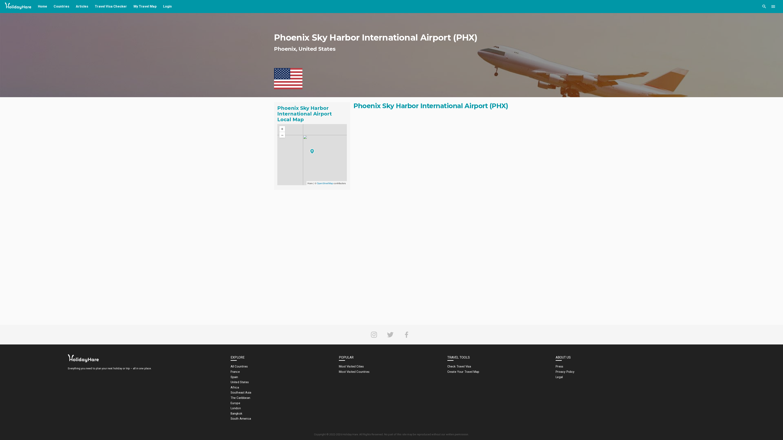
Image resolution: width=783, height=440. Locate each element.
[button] (764, 6)
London (236, 408)
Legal (559, 377)
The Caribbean (240, 398)
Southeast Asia (241, 392)
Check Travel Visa (459, 366)
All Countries (239, 366)
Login (167, 6)
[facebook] (406, 334)
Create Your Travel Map (463, 372)
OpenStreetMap (325, 183)
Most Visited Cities (351, 366)
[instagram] (373, 334)
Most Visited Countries (354, 372)
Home (42, 6)
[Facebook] (406, 335)
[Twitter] (390, 335)
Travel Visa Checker (111, 6)
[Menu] (773, 6)
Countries (61, 6)
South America (241, 418)
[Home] (18, 6)
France (235, 372)
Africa (235, 387)
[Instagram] (374, 335)
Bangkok (236, 413)
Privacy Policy (565, 372)
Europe (235, 403)
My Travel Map (145, 6)
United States (240, 382)
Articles (82, 6)
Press (559, 366)
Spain (234, 377)
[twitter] (390, 334)
